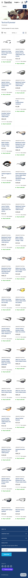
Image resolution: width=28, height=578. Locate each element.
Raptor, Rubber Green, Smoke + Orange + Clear (5, 144)
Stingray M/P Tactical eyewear (6, 510)
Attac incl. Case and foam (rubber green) (21, 391)
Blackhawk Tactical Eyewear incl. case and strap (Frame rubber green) (6, 240)
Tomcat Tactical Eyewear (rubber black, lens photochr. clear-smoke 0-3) (6, 331)
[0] (25, 2)
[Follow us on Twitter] (5, 566)
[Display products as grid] (23, 32)
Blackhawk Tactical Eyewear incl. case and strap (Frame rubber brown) (20, 145)
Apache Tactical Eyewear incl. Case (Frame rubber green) (6, 85)
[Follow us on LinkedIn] (11, 566)
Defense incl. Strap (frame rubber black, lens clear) (6, 53)
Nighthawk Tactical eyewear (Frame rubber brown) (20, 208)
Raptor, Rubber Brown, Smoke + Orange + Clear (20, 239)
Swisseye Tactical (6, 49)
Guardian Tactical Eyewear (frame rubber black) (5, 115)
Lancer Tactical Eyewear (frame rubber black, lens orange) (6, 421)
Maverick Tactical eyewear (20, 510)
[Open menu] (2, 2)
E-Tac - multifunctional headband (19, 102)
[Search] (25, 6)
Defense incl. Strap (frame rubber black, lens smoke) (6, 301)
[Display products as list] (26, 32)
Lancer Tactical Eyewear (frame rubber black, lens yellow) (6, 209)
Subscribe (6, 554)
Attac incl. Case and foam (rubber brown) (21, 360)
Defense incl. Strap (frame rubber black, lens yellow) (21, 301)
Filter (5, 32)
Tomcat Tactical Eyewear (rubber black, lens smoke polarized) (6, 362)
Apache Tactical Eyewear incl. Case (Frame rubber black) (21, 480)
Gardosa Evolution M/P (20, 450)
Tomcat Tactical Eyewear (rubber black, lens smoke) (20, 330)
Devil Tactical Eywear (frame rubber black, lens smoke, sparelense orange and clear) (21, 177)
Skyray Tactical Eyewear (19, 419)
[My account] (22, 2)
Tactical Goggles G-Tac (6, 174)
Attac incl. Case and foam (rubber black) (6, 391)
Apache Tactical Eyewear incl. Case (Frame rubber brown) (6, 481)
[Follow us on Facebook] (2, 566)
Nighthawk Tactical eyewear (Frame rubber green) (6, 451)
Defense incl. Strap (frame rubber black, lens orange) (21, 270)
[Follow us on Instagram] (8, 566)
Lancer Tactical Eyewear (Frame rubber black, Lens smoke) (20, 54)
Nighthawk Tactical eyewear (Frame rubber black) (20, 84)
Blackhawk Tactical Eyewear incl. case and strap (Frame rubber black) (6, 271)
